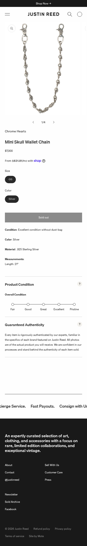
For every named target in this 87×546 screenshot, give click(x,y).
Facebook (10, 509)
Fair (12, 309)
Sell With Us (52, 465)
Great (43, 309)
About (8, 465)
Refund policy (41, 529)
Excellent (59, 309)
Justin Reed (22, 529)
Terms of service (14, 536)
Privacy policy (63, 529)
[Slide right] (54, 122)
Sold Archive (12, 502)
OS (12, 180)
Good (28, 309)
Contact (9, 472)
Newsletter (11, 494)
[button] (7, 14)
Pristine (74, 309)
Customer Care (53, 472)
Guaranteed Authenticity (24, 325)
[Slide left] (33, 122)
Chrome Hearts (15, 131)
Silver (14, 200)
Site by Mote (36, 536)
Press (48, 480)
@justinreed (12, 480)
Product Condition (19, 284)
